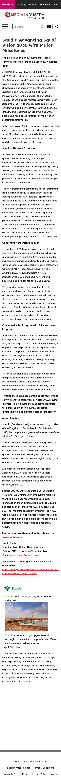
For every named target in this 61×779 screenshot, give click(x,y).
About (17, 761)
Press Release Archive (35, 761)
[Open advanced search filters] (49, 26)
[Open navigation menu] (5, 26)
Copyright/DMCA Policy (16, 774)
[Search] (42, 26)
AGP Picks (7, 4)
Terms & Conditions (43, 767)
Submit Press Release (18, 767)
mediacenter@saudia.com (24, 555)
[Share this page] (57, 26)
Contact (54, 774)
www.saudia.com (12, 537)
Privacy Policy (39, 774)
